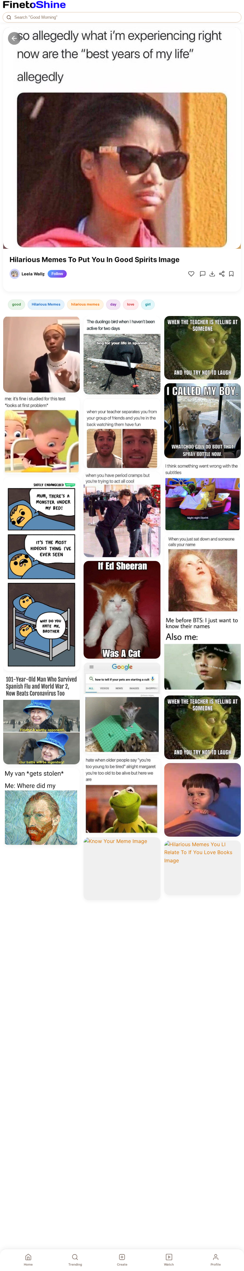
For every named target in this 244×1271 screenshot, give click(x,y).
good (16, 304)
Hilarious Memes (46, 304)
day (113, 304)
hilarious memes (85, 304)
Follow (57, 274)
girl (148, 304)
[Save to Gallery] (72, 334)
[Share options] (72, 323)
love (130, 304)
